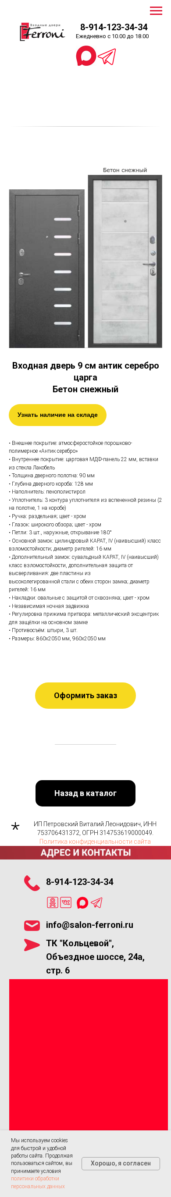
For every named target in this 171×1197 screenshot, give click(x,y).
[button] (85, 695)
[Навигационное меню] (156, 11)
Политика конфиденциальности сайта (95, 841)
